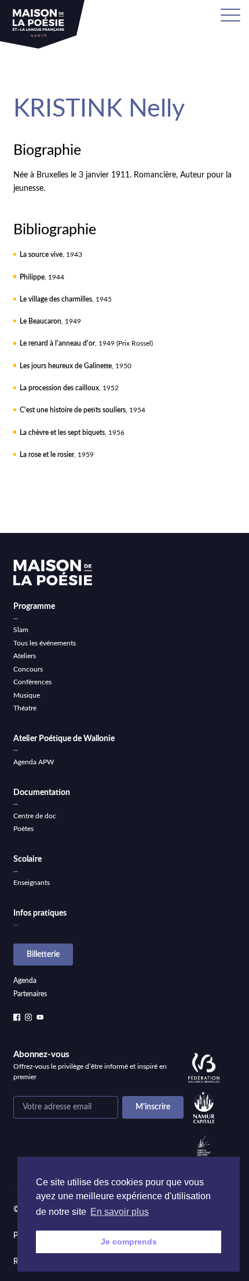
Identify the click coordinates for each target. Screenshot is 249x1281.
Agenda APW (33, 762)
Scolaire (27, 859)
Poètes (23, 828)
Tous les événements (44, 643)
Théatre (24, 708)
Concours (28, 669)
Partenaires (30, 993)
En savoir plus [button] (119, 1212)
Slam (20, 629)
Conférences (32, 681)
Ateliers (24, 655)
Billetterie (43, 954)
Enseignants (31, 882)
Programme (34, 607)
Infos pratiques (40, 913)
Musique (26, 695)
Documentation (41, 793)
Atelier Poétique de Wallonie (64, 739)
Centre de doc (34, 815)
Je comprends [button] (129, 1241)
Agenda (24, 980)
